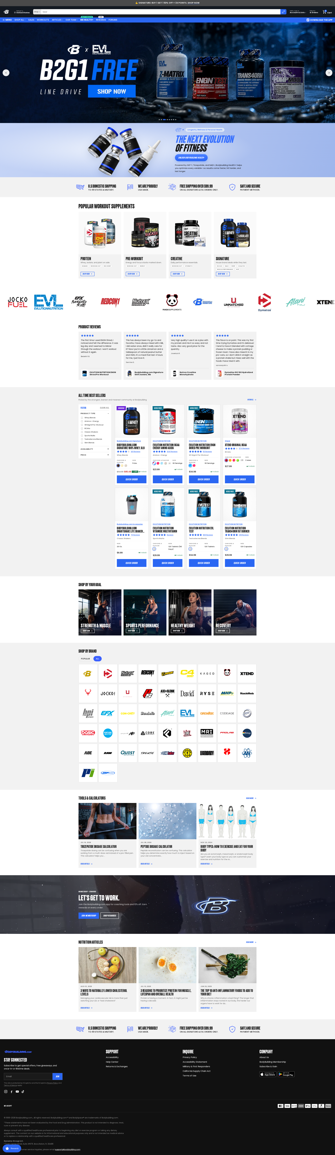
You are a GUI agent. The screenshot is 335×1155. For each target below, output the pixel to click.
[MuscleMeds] (246, 693)
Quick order (132, 479)
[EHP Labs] (167, 753)
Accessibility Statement (195, 1061)
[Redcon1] (147, 673)
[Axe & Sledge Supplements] (167, 693)
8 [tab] (175, 119)
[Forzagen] (167, 733)
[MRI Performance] (207, 733)
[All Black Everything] (88, 753)
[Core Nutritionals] (147, 733)
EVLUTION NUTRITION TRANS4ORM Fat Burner (237, 529)
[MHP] (227, 693)
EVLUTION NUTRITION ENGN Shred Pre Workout (202, 446)
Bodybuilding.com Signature (129, 441)
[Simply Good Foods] (127, 753)
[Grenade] (207, 713)
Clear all (104, 407)
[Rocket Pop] (154, 463)
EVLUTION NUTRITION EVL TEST (201, 529)
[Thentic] (147, 753)
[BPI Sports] (88, 713)
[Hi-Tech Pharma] (246, 713)
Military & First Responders (196, 1066)
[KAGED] (207, 673)
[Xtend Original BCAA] (239, 421)
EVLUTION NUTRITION (161, 441)
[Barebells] (147, 713)
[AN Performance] (246, 753)
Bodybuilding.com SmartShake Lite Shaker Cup (130, 531)
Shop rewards (109, 915)
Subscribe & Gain (268, 1066)
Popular (85, 658)
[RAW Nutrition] (108, 753)
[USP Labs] (108, 772)
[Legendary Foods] (207, 753)
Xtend (227, 441)
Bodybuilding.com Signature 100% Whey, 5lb (131, 446)
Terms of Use (189, 1075)
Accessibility (112, 1057)
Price (83, 455)
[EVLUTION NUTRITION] (187, 713)
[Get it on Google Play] (286, 1074)
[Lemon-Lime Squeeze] (237, 460)
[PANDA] (227, 673)
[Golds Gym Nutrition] (187, 753)
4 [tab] (165, 119)
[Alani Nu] (167, 713)
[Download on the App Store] (267, 1074)
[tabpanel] (167, 73)
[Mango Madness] (230, 460)
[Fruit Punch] (158, 463)
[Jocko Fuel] (108, 693)
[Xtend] (246, 673)
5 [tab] (167, 119)
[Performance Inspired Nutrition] (88, 772)
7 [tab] (173, 119)
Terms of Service (10, 1085)
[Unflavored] (154, 549)
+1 (169, 463)
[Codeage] (227, 713)
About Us (264, 1057)
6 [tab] (170, 119)
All (97, 658)
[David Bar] (187, 693)
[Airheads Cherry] (226, 460)
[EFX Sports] (108, 713)
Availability (87, 449)
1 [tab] (159, 119)
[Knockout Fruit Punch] (234, 460)
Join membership (88, 915)
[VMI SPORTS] (187, 733)
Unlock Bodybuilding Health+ (191, 157)
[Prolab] (227, 733)
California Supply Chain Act (197, 1071)
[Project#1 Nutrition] (127, 733)
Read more (249, 798)
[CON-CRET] (127, 713)
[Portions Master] (108, 733)
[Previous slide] (6, 72)
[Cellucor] (187, 673)
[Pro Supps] (147, 693)
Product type (88, 413)
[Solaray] (246, 733)
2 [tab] (161, 119)
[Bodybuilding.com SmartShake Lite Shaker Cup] (131, 504)
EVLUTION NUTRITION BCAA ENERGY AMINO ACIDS (166, 446)
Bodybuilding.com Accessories (130, 524)
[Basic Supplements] (88, 733)
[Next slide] (329, 72)
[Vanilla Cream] (122, 465)
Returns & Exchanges (117, 1066)
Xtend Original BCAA (236, 444)
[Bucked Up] (88, 693)
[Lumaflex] (227, 753)
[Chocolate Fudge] (118, 465)
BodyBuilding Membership (272, 1061)
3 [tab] (163, 119)
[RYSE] (207, 693)
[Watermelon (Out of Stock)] (165, 463)
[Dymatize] (108, 673)
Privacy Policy (52, 1083)
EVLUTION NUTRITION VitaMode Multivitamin (165, 529)
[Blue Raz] (190, 465)
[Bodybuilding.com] (6, 12)
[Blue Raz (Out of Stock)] (161, 463)
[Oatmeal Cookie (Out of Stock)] (125, 465)
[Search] (283, 11)
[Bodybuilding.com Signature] (88, 673)
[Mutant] (167, 673)
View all (250, 399)
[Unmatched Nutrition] (127, 693)
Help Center (112, 1061)
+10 (242, 460)
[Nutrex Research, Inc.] (127, 673)
